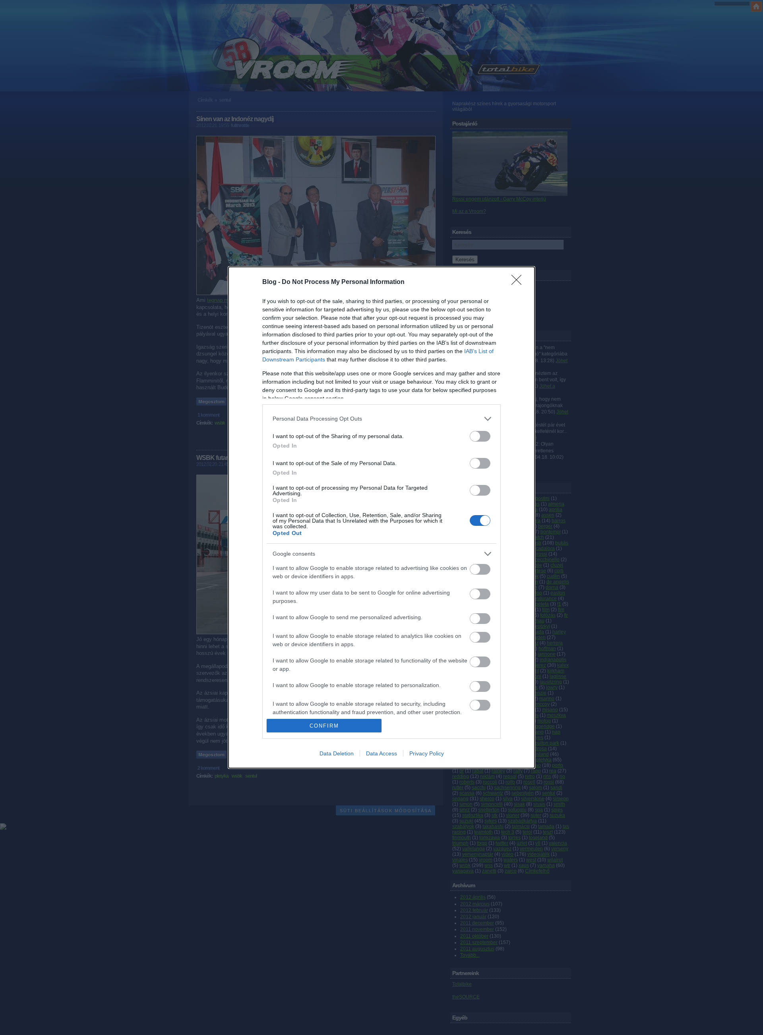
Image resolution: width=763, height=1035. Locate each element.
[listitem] (381, 419)
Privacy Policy (426, 753)
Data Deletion (337, 753)
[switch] (480, 436)
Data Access (381, 753)
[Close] (519, 282)
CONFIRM (324, 726)
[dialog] (381, 518)
